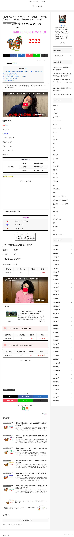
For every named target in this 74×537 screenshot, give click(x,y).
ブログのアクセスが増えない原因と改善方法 (62, 69)
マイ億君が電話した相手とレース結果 (14, 76)
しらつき (62, 25)
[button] (44, 55)
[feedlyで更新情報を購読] (23, 408)
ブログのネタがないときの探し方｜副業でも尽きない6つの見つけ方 (62, 82)
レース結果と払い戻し (10, 74)
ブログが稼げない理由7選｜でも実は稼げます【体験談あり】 (62, 75)
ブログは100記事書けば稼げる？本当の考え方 (62, 89)
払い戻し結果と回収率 (10, 78)
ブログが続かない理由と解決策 (62, 94)
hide (26, 68)
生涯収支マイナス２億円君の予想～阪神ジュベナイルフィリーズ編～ (23, 71)
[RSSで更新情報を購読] (27, 408)
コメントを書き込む (25, 520)
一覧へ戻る (9, 80)
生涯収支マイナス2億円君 (9, 389)
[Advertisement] (25, 194)
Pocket (15, 63)
